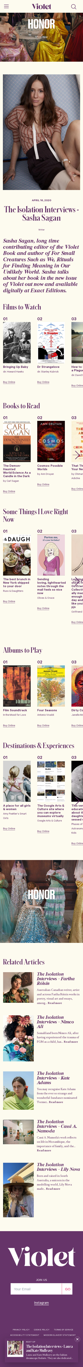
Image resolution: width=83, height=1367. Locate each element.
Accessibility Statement (24, 1335)
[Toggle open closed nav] (6, 6)
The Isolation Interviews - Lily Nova (58, 1167)
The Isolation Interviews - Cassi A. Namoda (57, 1127)
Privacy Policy (21, 1330)
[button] (77, 352)
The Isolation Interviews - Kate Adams (53, 1078)
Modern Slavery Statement (60, 1335)
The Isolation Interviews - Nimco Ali (55, 1022)
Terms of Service (63, 1330)
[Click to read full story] (18, 987)
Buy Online (9, 382)
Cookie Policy (41, 1330)
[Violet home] (41, 6)
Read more (55, 1003)
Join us (41, 1279)
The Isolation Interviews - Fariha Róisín (55, 979)
